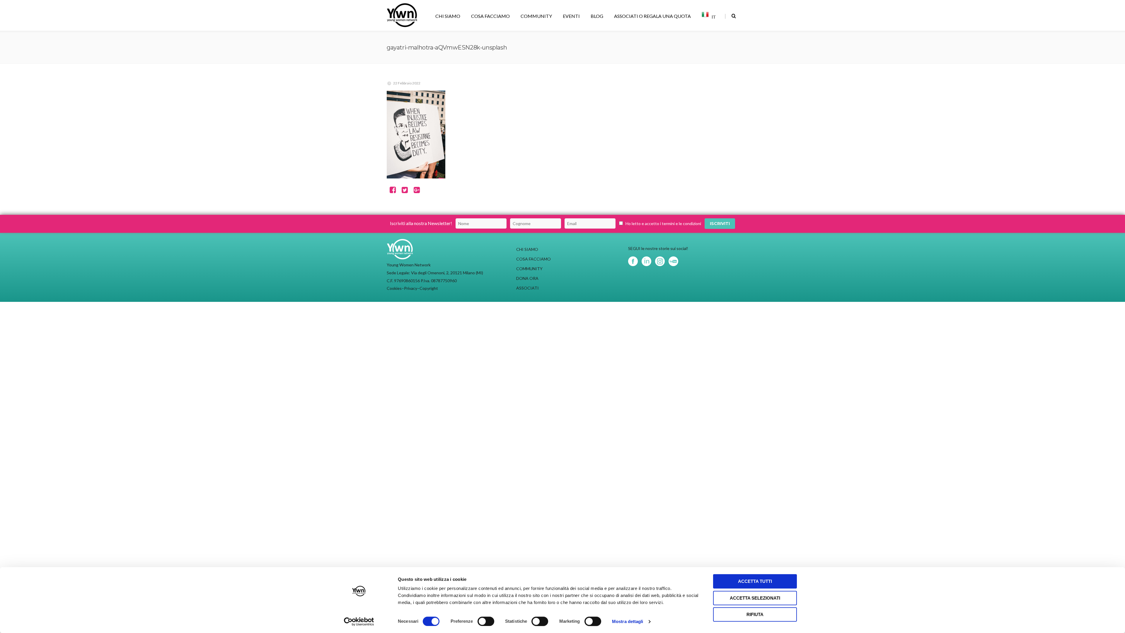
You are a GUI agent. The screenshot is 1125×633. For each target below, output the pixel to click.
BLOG (597, 16)
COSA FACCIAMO (490, 16)
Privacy (410, 288)
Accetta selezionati (755, 597)
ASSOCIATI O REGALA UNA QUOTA (652, 16)
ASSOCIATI (527, 287)
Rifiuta (754, 614)
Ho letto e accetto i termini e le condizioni (663, 223)
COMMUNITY (536, 16)
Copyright (429, 288)
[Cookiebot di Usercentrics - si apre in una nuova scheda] (359, 621)
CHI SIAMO (447, 16)
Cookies (394, 288)
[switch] (486, 621)
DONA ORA (527, 278)
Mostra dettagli (627, 621)
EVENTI (571, 16)
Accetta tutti (755, 581)
